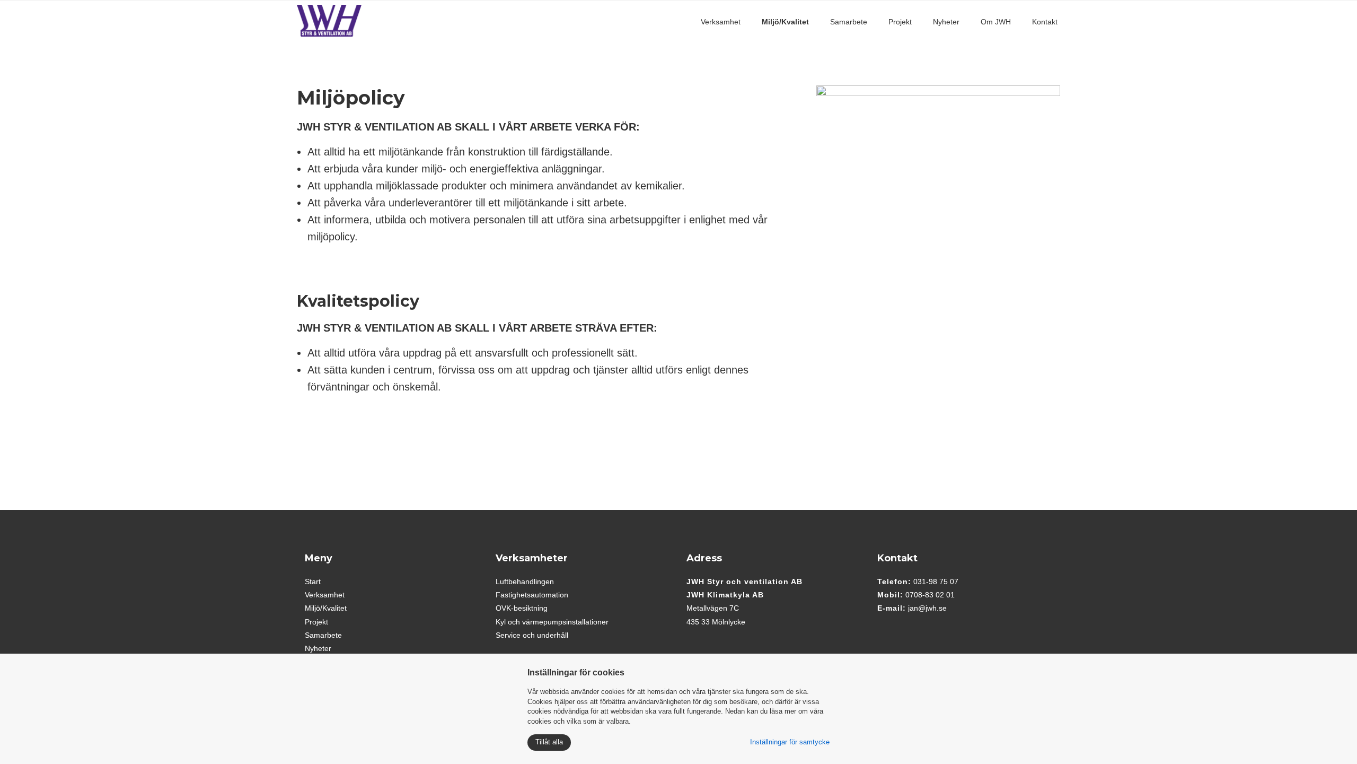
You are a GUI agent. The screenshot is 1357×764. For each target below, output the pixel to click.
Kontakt (1045, 22)
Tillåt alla (549, 742)
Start (313, 581)
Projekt (900, 22)
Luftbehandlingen (525, 581)
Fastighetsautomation (532, 595)
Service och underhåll (532, 635)
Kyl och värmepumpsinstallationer (552, 622)
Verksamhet (721, 22)
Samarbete (848, 22)
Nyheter (946, 22)
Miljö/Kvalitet (785, 22)
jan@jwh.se (927, 608)
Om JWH (996, 22)
